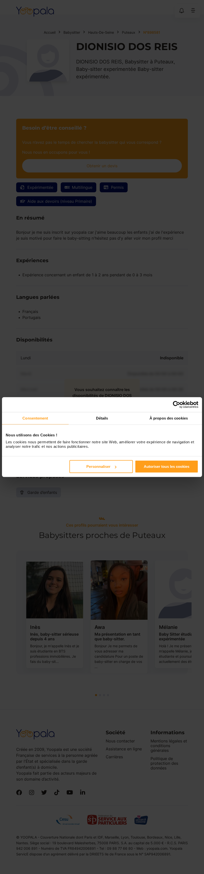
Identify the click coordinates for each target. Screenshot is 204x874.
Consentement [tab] (35, 418)
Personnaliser (98, 466)
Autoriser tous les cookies (166, 466)
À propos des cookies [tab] (169, 418)
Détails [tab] (102, 418)
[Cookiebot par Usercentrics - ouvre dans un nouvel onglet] (176, 404)
